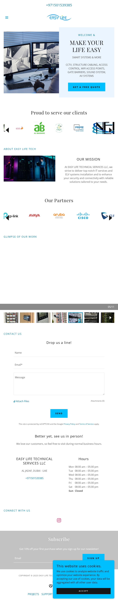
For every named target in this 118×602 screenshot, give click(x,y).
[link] (59, 17)
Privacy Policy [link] (69, 424)
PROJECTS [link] (33, 594)
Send (59, 413)
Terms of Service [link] (86, 424)
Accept (83, 591)
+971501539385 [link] (59, 5)
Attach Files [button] (22, 401)
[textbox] (59, 352)
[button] (12, 17)
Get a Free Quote (86, 87)
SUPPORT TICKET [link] (51, 594)
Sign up (93, 558)
